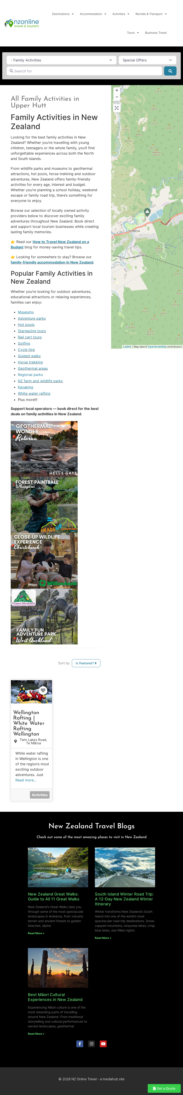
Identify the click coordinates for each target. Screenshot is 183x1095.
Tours (131, 32)
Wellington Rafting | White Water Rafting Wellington (28, 723)
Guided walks (29, 356)
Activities (118, 14)
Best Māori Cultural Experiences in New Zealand (55, 997)
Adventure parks (32, 318)
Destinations (61, 14)
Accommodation (91, 14)
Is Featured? (85, 663)
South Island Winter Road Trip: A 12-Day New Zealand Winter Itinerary (124, 899)
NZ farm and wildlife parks (40, 381)
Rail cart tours (30, 337)
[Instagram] (91, 1043)
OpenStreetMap (157, 346)
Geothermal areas (33, 368)
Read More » (36, 933)
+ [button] (116, 90)
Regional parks (30, 374)
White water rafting (34, 393)
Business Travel (156, 32)
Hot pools (26, 324)
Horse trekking (30, 362)
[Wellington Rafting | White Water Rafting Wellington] (147, 212)
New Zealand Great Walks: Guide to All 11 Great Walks (53, 896)
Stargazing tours (32, 331)
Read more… (26, 780)
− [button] (116, 97)
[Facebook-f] (79, 1043)
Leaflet (127, 346)
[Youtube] (103, 1043)
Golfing (24, 343)
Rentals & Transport (149, 14)
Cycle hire (26, 349)
